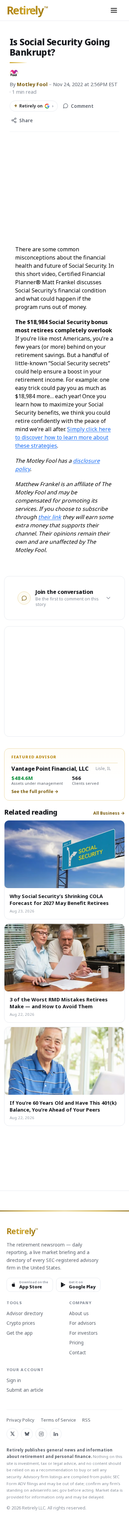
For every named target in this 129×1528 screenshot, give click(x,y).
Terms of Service (58, 1420)
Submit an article (25, 1390)
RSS (86, 1420)
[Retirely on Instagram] (41, 1434)
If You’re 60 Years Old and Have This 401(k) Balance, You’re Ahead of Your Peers (63, 1106)
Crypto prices (21, 1323)
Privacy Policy (20, 1420)
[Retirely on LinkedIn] (56, 1434)
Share (26, 120)
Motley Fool (32, 84)
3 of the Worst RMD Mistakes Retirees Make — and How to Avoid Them (59, 1003)
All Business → (109, 813)
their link (49, 517)
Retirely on (33, 105)
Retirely (27, 11)
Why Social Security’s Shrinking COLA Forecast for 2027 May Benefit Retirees (59, 899)
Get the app (20, 1333)
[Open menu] (113, 10)
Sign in (14, 1380)
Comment (82, 106)
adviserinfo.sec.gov (48, 1490)
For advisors (82, 1323)
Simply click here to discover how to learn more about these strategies (63, 437)
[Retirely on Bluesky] (27, 1434)
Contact (77, 1353)
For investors (83, 1333)
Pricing (76, 1343)
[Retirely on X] (12, 1434)
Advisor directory (25, 1314)
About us (79, 1314)
